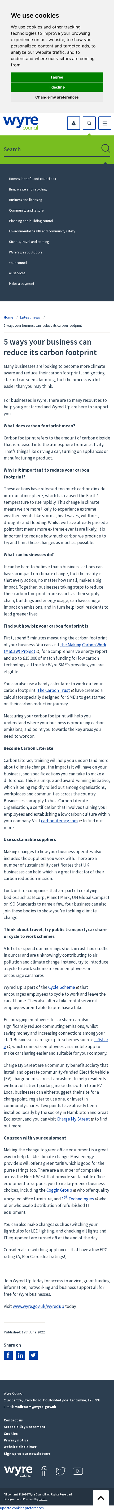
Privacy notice (16, 1440)
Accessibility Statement (25, 1427)
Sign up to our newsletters (27, 1453)
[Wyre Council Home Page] (21, 123)
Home (8, 317)
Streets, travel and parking (29, 241)
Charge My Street (73, 1119)
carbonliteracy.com (59, 821)
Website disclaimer (20, 1447)
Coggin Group (59, 1190)
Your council (18, 263)
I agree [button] (57, 77)
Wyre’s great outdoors (25, 252)
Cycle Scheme (61, 987)
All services (17, 273)
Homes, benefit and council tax (32, 179)
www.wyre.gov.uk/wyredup (38, 1306)
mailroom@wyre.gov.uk (35, 1407)
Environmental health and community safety (42, 231)
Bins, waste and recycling (28, 189)
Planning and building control (31, 221)
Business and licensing (25, 200)
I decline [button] (57, 87)
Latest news (30, 317)
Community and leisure (26, 210)
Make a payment (21, 283)
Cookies (11, 1433)
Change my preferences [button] (57, 97)
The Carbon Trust (53, 690)
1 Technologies (78, 1199)
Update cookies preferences (21, 1508)
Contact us (13, 1420)
